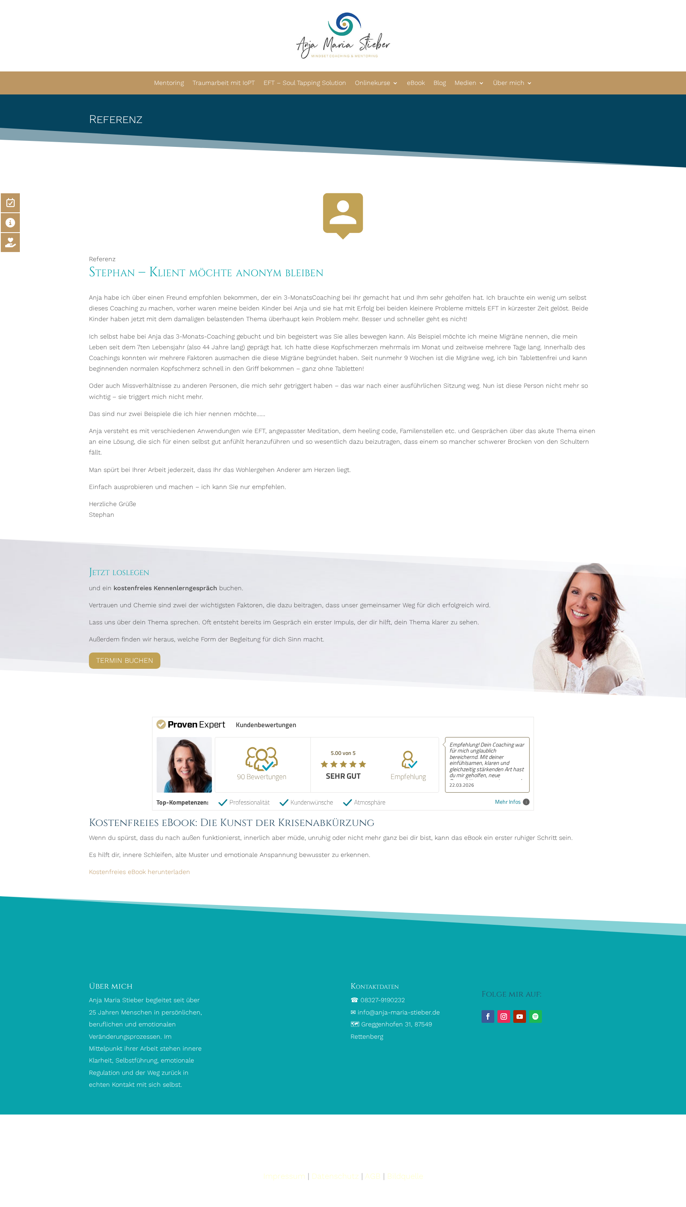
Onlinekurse (372, 83)
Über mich (508, 83)
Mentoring (169, 83)
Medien (465, 83)
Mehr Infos (508, 802)
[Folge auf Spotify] (535, 1016)
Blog (440, 83)
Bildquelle (405, 1176)
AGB (373, 1176)
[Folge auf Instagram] (503, 1016)
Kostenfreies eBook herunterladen (139, 872)
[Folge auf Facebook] (488, 1016)
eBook (416, 83)
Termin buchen (124, 660)
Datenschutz (335, 1176)
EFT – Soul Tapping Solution (305, 83)
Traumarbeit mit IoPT (224, 83)
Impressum (284, 1176)
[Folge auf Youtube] (519, 1016)
